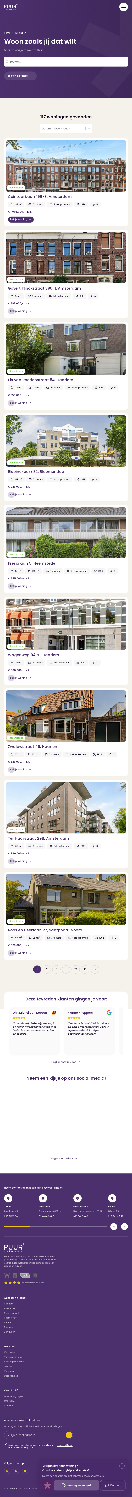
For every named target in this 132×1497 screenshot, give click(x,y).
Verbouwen (10, 1352)
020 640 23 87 (46, 1216)
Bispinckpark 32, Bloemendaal (36, 471)
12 (75, 969)
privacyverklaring (65, 1445)
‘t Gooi (7, 1206)
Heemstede (10, 1317)
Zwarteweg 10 (11, 1211)
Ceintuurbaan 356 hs (50, 1211)
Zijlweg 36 (113, 1211)
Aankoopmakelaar (14, 1361)
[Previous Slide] (113, 1226)
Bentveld (9, 1322)
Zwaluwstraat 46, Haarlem (33, 746)
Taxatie (8, 1366)
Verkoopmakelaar (13, 1357)
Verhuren (9, 1371)
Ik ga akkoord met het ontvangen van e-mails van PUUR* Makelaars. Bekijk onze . (40, 1446)
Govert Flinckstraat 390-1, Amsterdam (44, 288)
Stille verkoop (11, 1375)
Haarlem (112, 1206)
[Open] (123, 7)
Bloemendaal (80, 1206)
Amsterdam (45, 1206)
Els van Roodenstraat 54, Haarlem (40, 380)
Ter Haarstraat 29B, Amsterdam (38, 838)
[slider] (55, 1226)
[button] (20, 75)
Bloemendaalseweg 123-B (87, 1211)
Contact (8, 1405)
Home (7, 32)
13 (85, 969)
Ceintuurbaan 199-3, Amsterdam (40, 196)
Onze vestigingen (13, 1396)
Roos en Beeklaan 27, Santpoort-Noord (45, 930)
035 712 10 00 (11, 1216)
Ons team (9, 1400)
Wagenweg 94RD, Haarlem (33, 655)
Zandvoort (9, 1331)
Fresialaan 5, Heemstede (31, 563)
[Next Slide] (124, 1226)
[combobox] (62, 129)
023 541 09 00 (80, 1216)
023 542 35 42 (115, 1216)
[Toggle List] (89, 129)
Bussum (8, 1327)
